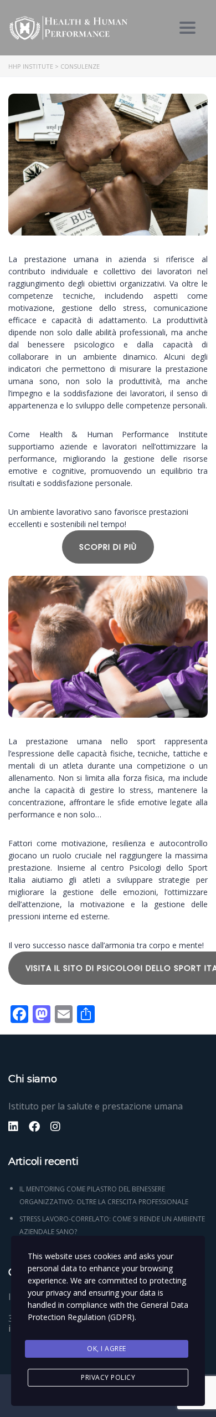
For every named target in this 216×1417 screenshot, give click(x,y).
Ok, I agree (106, 1348)
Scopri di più (108, 547)
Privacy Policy (108, 1377)
